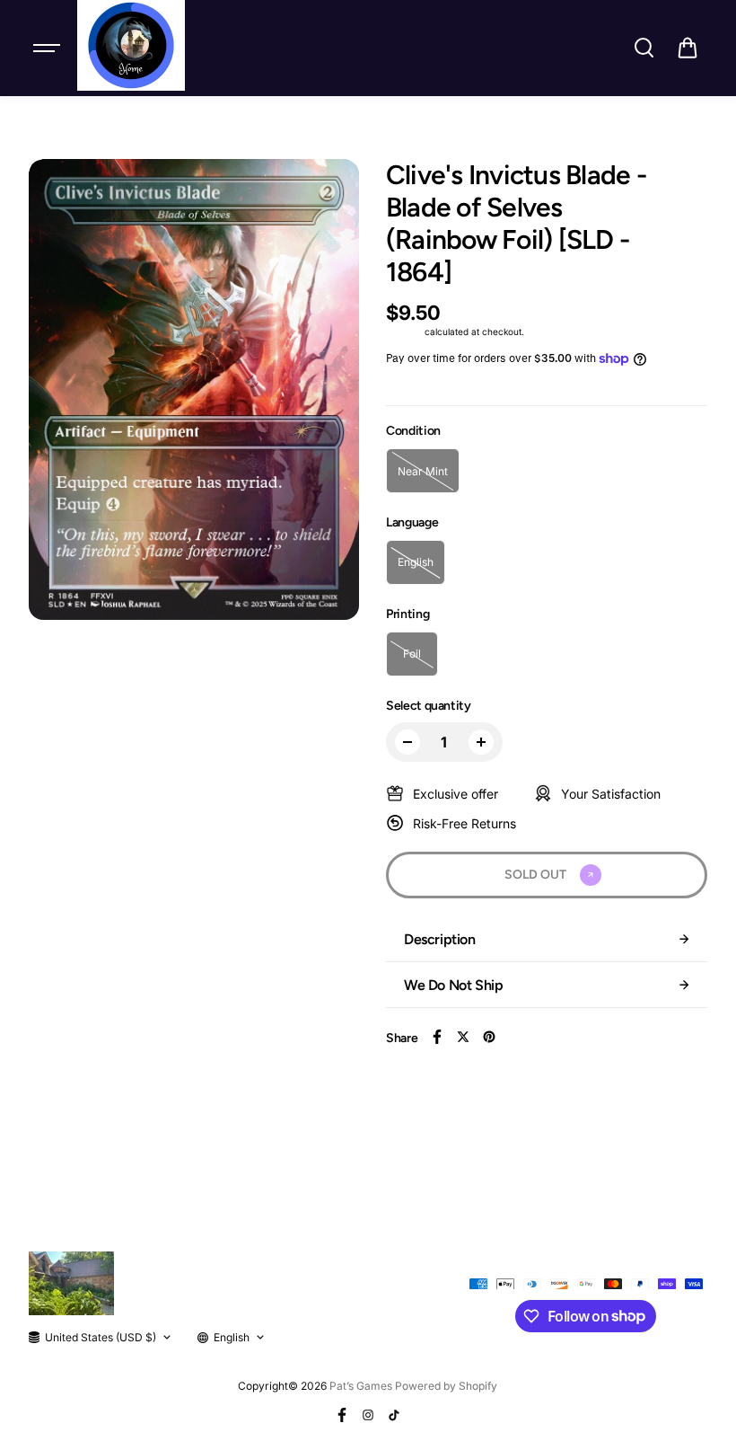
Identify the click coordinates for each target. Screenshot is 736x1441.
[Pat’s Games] (131, 45)
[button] (687, 47)
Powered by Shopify (446, 1385)
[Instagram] (368, 1415)
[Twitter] (463, 1037)
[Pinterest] (489, 1037)
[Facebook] (437, 1037)
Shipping (404, 331)
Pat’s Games (360, 1385)
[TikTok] (394, 1415)
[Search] (643, 47)
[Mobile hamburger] (48, 47)
